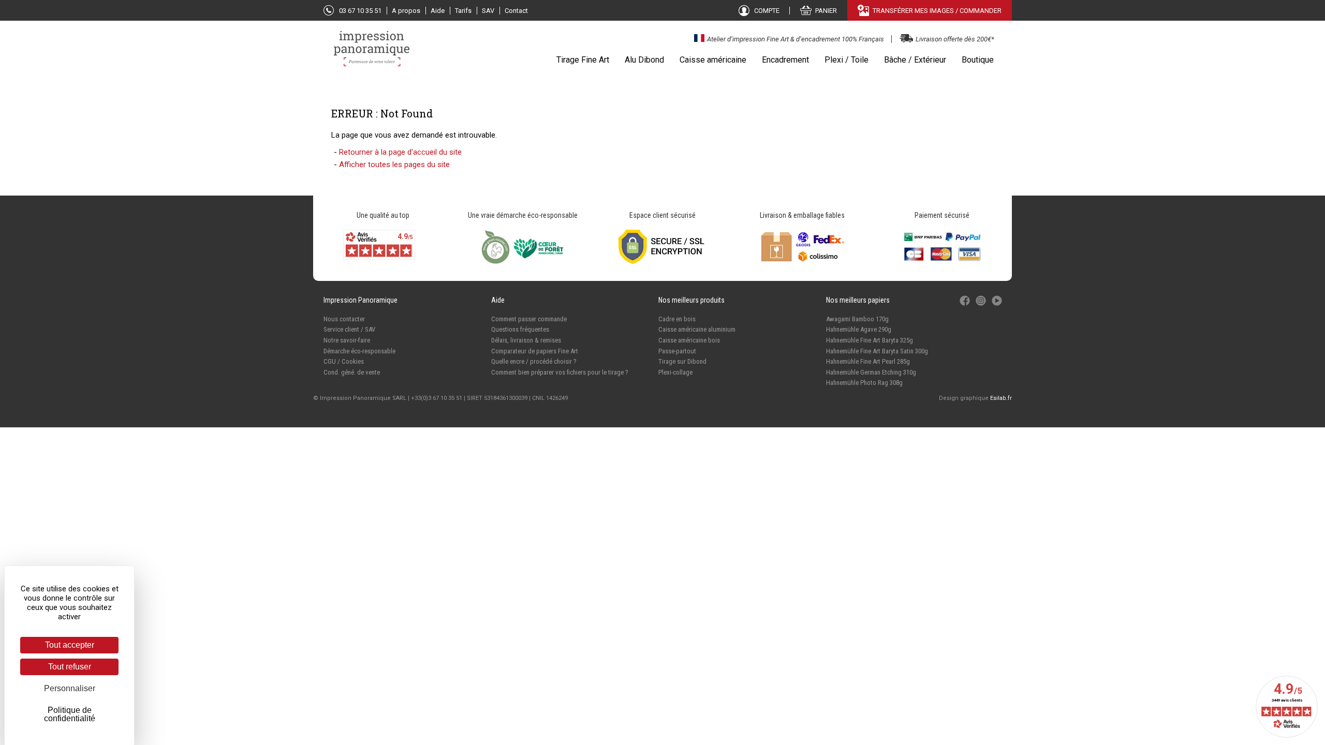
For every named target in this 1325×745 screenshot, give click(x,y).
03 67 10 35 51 (360, 10)
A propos (406, 10)
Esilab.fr (1001, 398)
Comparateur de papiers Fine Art (534, 351)
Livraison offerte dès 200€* (955, 39)
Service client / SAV (349, 329)
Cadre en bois (677, 319)
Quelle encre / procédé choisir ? (534, 361)
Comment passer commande (529, 319)
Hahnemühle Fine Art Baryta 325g (869, 340)
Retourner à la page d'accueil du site (400, 152)
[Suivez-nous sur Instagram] (982, 306)
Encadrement (785, 60)
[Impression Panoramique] (372, 54)
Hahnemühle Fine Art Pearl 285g (868, 361)
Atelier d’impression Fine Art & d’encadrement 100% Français (795, 39)
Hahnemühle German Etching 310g (871, 372)
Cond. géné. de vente (351, 372)
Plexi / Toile (846, 60)
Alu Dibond (644, 60)
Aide (438, 10)
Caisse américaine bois (689, 340)
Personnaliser (69, 688)
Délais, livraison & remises (526, 340)
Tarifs (463, 10)
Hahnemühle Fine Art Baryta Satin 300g (877, 351)
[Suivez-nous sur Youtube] (997, 306)
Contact (516, 10)
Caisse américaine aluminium (696, 329)
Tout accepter (69, 644)
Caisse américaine (713, 60)
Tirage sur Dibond (682, 361)
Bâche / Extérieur (915, 60)
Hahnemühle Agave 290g (858, 329)
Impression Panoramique (360, 300)
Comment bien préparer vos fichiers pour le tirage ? (559, 372)
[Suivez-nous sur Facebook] (966, 306)
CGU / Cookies (343, 361)
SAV (488, 10)
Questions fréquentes (520, 329)
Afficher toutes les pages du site (394, 164)
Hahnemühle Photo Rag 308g (864, 382)
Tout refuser (69, 666)
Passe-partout (677, 351)
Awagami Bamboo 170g (857, 319)
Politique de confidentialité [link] (69, 714)
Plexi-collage (675, 372)
